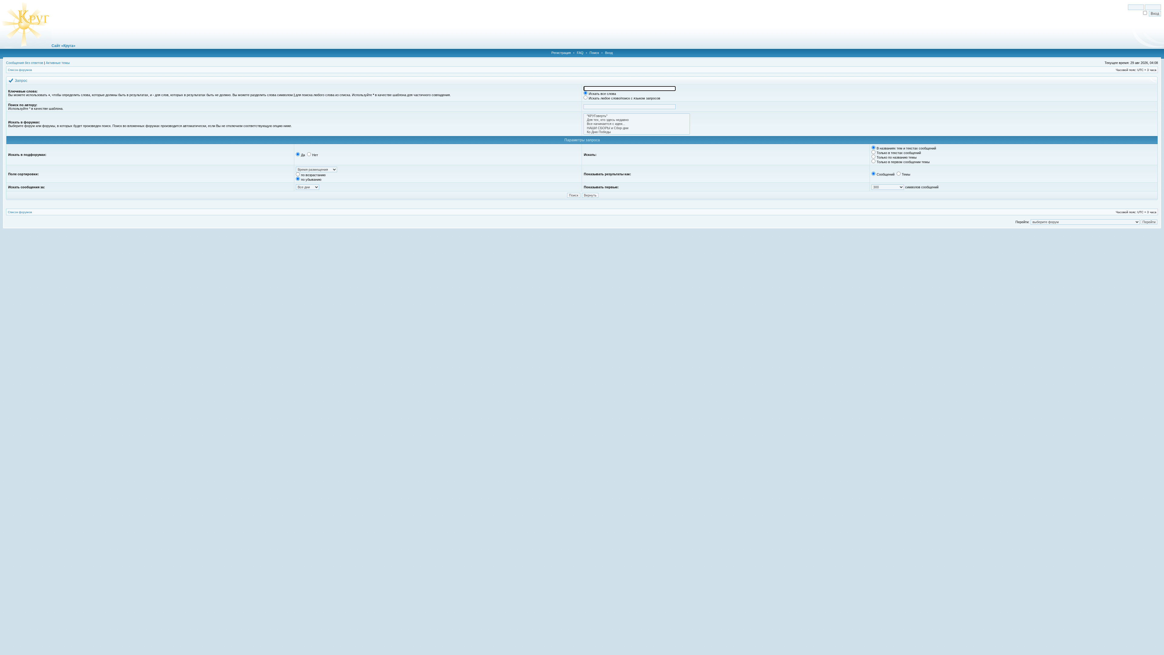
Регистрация (561, 53)
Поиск (594, 53)
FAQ (580, 53)
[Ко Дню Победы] (636, 132)
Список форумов (20, 70)
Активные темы (58, 63)
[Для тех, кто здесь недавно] (636, 120)
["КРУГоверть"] (636, 116)
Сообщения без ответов (24, 63)
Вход (609, 53)
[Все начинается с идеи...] (636, 124)
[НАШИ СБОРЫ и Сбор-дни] (636, 128)
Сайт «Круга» (63, 46)
